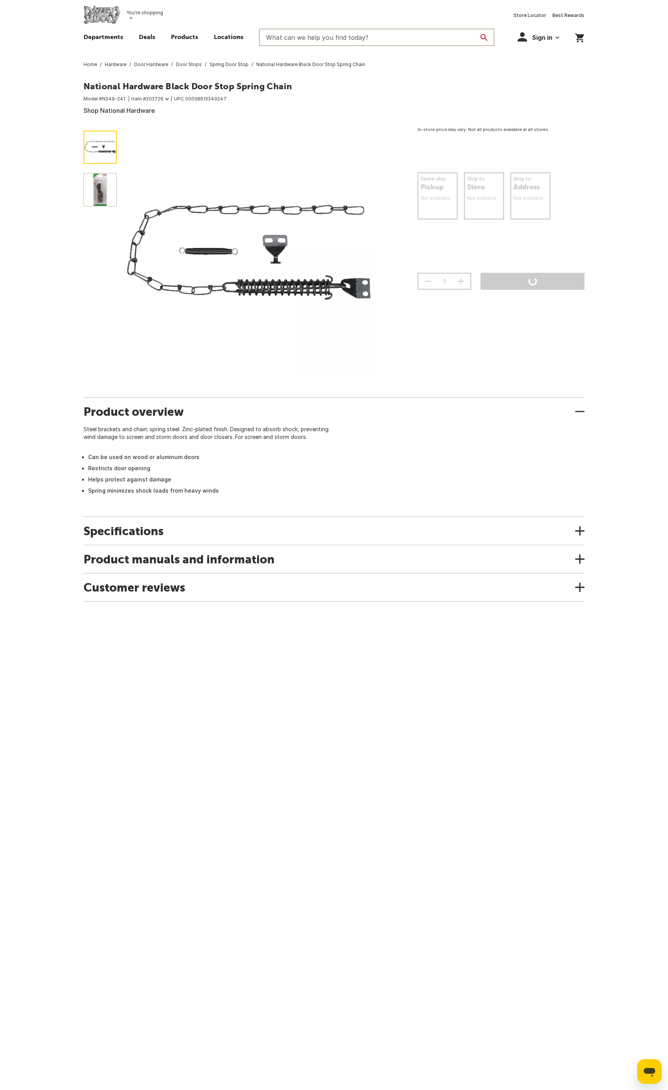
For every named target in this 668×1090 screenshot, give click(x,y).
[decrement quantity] (428, 281)
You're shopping (144, 12)
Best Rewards (568, 15)
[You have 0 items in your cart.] (579, 37)
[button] (184, 37)
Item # (147, 99)
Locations (229, 36)
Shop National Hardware (119, 110)
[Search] (484, 37)
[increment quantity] (461, 281)
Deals (147, 36)
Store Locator (529, 15)
